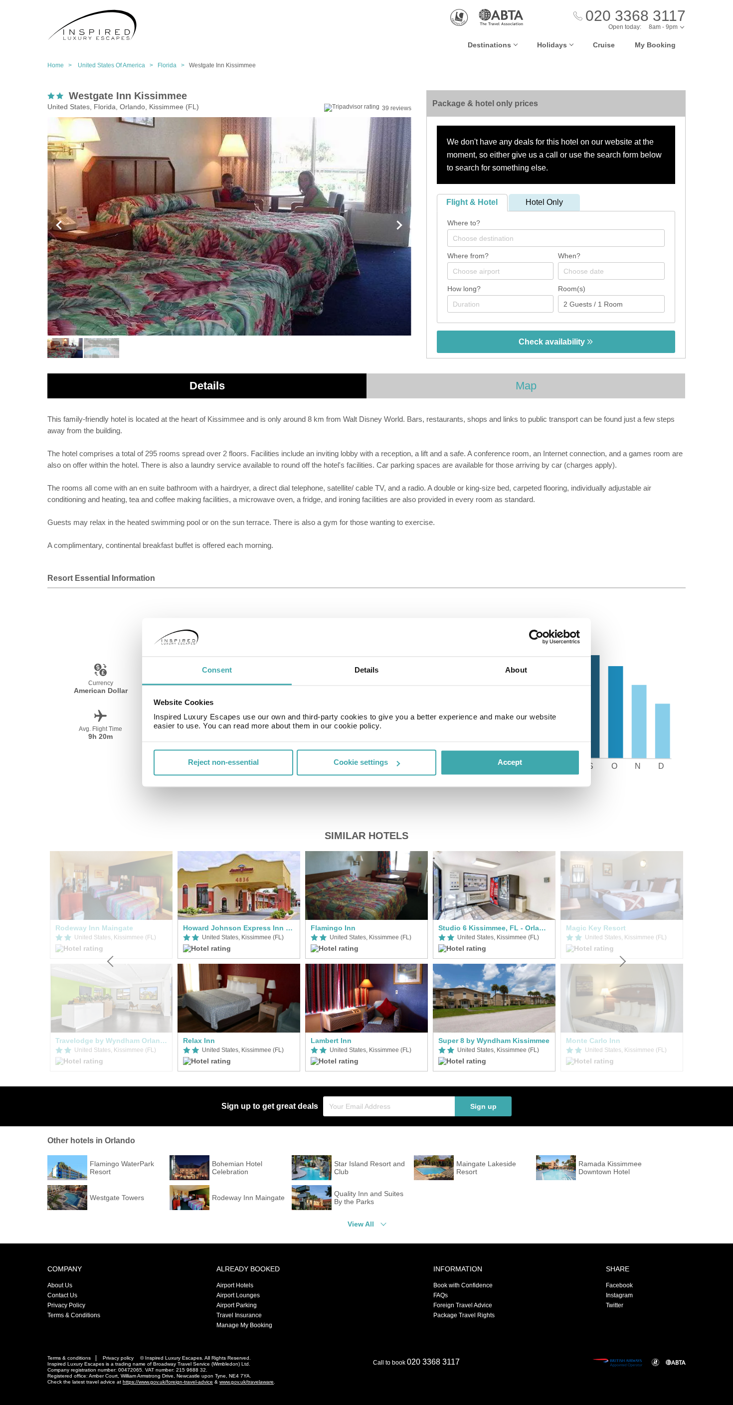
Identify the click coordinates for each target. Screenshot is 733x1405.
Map (526, 385)
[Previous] (111, 961)
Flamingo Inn (333, 928)
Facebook (619, 1285)
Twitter (614, 1305)
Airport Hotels (234, 1285)
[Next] (622, 961)
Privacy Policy (66, 1305)
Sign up (483, 1106)
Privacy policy (118, 1358)
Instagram (619, 1295)
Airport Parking (236, 1305)
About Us (59, 1285)
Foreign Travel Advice (462, 1305)
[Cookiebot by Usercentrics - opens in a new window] (536, 637)
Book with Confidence (463, 1285)
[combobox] (556, 238)
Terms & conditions (69, 1358)
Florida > (173, 65)
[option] (239, 961)
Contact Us (62, 1295)
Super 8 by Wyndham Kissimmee (494, 1041)
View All (361, 1224)
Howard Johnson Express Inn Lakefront (239, 928)
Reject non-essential (223, 762)
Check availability (553, 342)
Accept (510, 762)
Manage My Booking (244, 1325)
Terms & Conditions (73, 1315)
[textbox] (561, 238)
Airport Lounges (238, 1295)
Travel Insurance (239, 1315)
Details (207, 385)
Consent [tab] (217, 670)
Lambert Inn (331, 1041)
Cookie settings (361, 762)
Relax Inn (199, 1041)
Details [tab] (367, 670)
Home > (61, 65)
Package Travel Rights (464, 1315)
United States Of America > (118, 65)
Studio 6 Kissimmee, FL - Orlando (494, 928)
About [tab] (516, 670)
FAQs (440, 1295)
